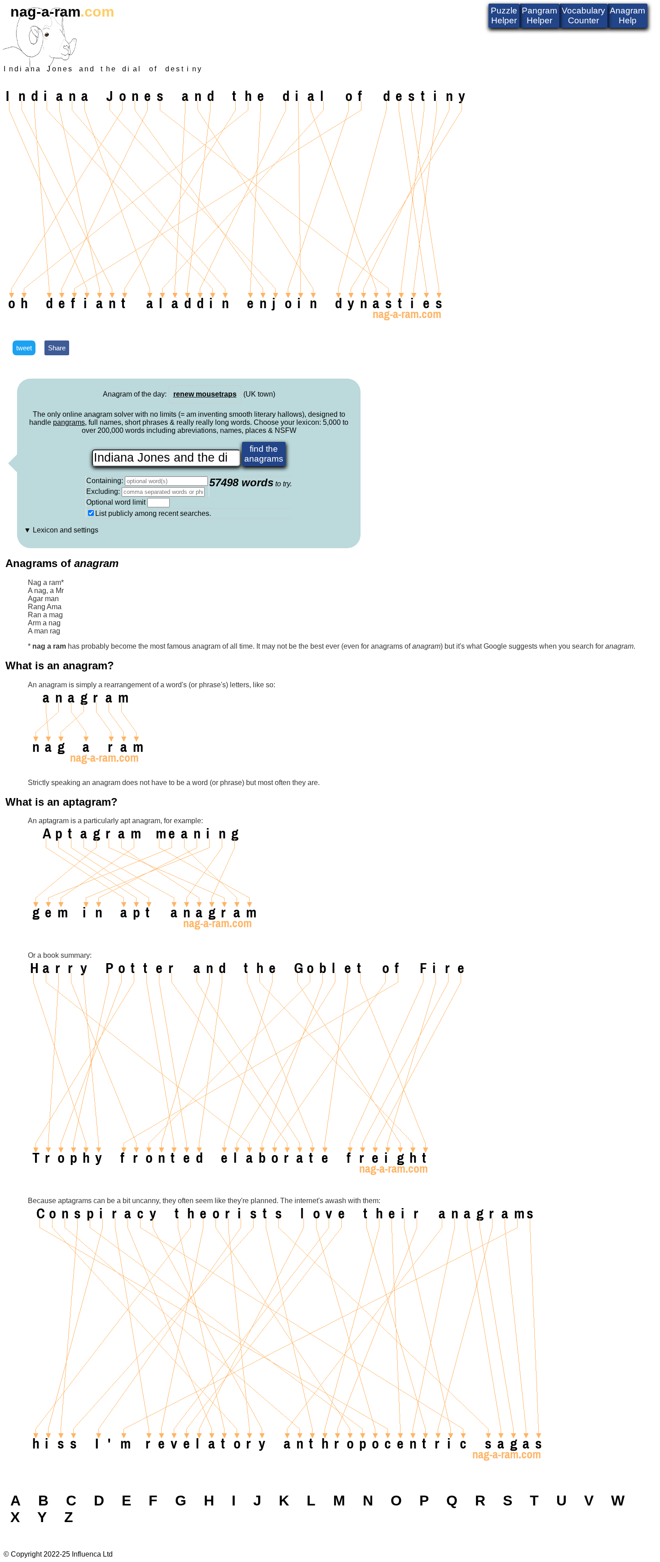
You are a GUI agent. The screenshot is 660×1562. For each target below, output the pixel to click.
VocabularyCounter (583, 15)
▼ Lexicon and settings (61, 530)
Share (57, 348)
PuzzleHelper (504, 15)
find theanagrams (263, 453)
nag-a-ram (62, 12)
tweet (24, 348)
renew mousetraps (205, 394)
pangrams (69, 422)
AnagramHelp (627, 15)
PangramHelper (539, 15)
